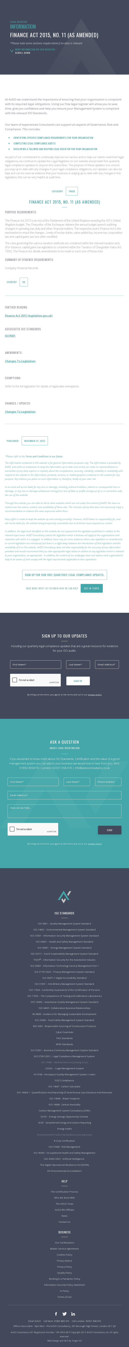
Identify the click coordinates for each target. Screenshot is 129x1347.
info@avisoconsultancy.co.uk (92, 768)
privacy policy (95, 694)
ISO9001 (10, 336)
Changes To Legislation (20, 361)
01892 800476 (29, 768)
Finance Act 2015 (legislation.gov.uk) (29, 316)
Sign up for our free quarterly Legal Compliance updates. (64, 575)
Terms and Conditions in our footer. (44, 456)
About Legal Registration (64, 748)
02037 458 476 (62, 768)
